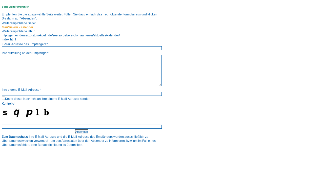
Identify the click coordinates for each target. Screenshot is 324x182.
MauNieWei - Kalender (17, 27)
